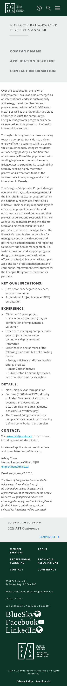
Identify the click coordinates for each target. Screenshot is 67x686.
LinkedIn (44, 605)
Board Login (43, 681)
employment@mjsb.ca (15, 466)
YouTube (31, 605)
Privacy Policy (25, 681)
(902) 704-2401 (14, 598)
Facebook (22, 622)
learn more (48, 537)
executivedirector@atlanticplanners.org (29, 591)
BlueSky (19, 605)
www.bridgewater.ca (19, 436)
